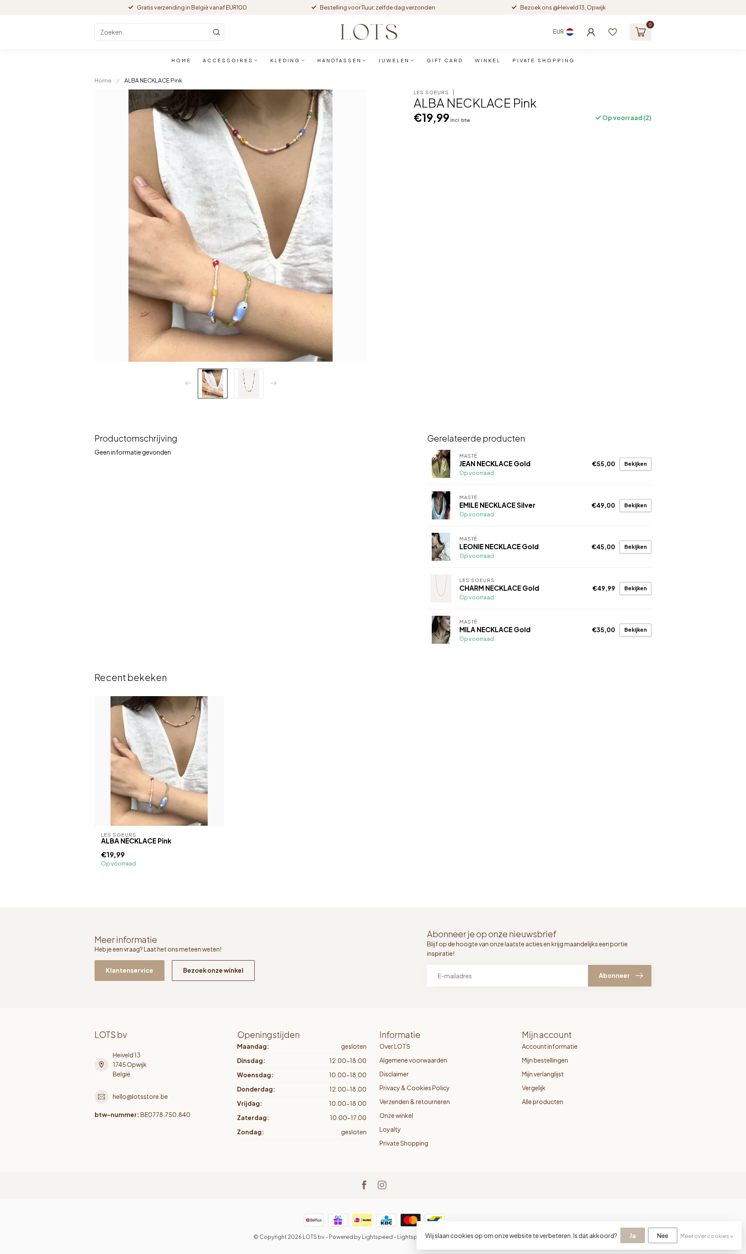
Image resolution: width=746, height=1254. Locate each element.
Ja (632, 1235)
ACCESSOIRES (228, 60)
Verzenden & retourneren (414, 1101)
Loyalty (390, 1129)
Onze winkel (396, 1115)
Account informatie (550, 1046)
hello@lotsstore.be (140, 1096)
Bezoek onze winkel (213, 970)
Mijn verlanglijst (543, 1074)
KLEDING (285, 60)
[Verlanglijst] (612, 32)
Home (181, 60)
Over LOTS (394, 1046)
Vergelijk (534, 1088)
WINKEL (488, 60)
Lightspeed (377, 1236)
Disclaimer (394, 1074)
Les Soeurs (431, 92)
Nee (662, 1235)
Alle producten (542, 1101)
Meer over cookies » (706, 1235)
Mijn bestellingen (545, 1060)
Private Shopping (403, 1143)
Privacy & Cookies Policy (414, 1088)
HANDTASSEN (339, 60)
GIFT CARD (445, 60)
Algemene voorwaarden (413, 1060)
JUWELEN (394, 60)
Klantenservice (129, 970)
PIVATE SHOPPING (543, 60)
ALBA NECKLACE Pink (153, 80)
